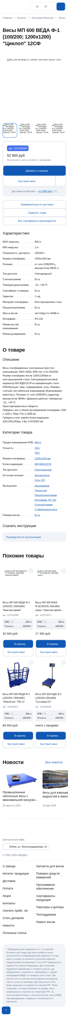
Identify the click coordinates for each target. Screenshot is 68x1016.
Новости (8, 925)
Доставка (9, 881)
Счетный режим (43, 504)
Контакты (9, 903)
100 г (37, 448)
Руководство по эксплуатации (23, 537)
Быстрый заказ (26, 181)
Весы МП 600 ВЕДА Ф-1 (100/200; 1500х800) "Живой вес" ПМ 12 (16, 698)
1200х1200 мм (43, 458)
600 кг (38, 442)
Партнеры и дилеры (50, 907)
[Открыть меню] (61, 6)
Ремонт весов (45, 922)
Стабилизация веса (46, 509)
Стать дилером (13, 918)
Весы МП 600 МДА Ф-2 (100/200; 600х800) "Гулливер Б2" (48, 698)
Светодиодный (43, 469)
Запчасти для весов (50, 866)
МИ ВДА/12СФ (43, 464)
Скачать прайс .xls (15, 910)
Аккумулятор (42, 475)
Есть (37, 515)
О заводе (9, 866)
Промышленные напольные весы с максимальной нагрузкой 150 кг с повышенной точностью (20, 796)
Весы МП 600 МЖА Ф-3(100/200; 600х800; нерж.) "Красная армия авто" (48, 606)
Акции (7, 896)
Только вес (41, 490)
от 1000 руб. (45, 191)
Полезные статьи (14, 933)
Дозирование (42, 485)
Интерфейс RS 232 (45, 500)
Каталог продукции (16, 873)
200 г (37, 452)
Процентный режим (46, 495)
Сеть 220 (40, 480)
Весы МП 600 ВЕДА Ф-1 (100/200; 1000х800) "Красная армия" (16, 606)
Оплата (8, 888)
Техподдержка (46, 914)
